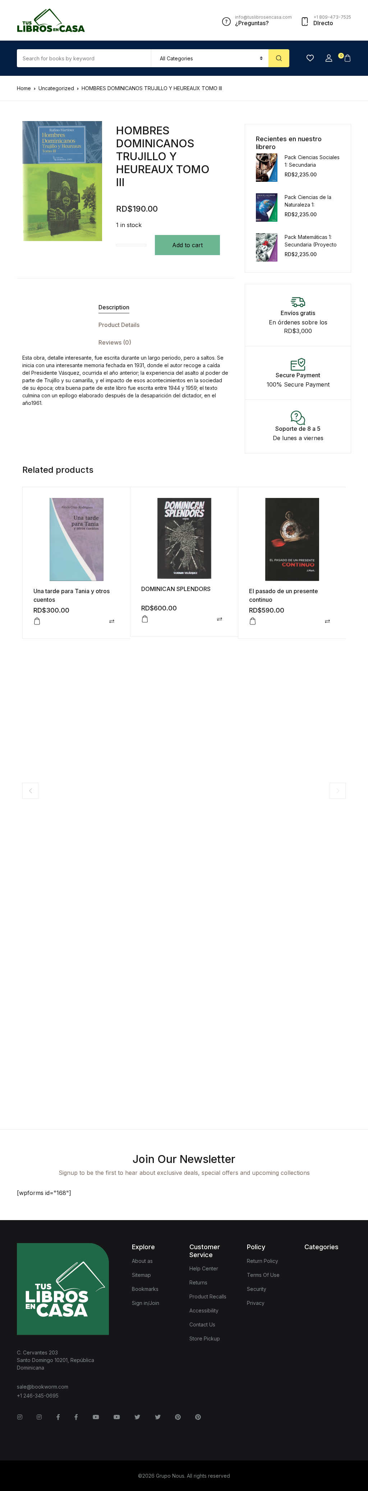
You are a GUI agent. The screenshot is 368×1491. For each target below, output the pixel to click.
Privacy (255, 1303)
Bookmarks (145, 1289)
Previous (30, 791)
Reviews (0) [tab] (114, 342)
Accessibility (203, 1310)
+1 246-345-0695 (38, 1396)
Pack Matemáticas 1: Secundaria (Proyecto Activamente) (311, 244)
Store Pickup (204, 1338)
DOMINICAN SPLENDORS (176, 588)
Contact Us (202, 1324)
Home (24, 88)
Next (338, 791)
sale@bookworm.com (42, 1387)
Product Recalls (207, 1296)
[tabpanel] (62, 181)
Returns (198, 1282)
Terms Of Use (263, 1275)
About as (142, 1261)
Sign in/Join (145, 1303)
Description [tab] (113, 307)
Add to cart (187, 245)
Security (256, 1289)
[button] (328, 58)
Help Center (203, 1268)
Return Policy (262, 1261)
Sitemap (141, 1275)
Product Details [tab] (118, 324)
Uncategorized (56, 88)
